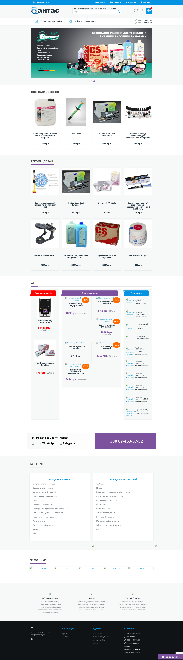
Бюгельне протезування (107, 500)
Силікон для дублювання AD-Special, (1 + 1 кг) (76, 256)
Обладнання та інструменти (108, 525)
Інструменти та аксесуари (44, 484)
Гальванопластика (104, 508)
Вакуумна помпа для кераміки (107, 326)
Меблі (35, 533)
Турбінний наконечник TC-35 (141, 398)
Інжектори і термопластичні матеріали (113, 492)
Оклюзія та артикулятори (44, 504)
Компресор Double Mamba (76, 347)
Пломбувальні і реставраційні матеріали (50, 508)
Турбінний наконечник (139, 362)
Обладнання (38, 500)
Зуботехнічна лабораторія (86, 21)
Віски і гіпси (101, 504)
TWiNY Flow (76, 133)
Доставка (65, 637)
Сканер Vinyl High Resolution (45, 321)
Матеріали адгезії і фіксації (44, 492)
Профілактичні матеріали (44, 517)
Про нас (65, 633)
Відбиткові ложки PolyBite (45, 364)
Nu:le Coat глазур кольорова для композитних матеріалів (138, 135)
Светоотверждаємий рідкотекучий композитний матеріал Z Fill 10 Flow (138, 206)
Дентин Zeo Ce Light (137, 255)
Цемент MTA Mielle (107, 203)
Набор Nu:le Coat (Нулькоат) (107, 134)
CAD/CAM (100, 484)
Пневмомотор (142, 336)
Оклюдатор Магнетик (45, 255)
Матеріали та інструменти (107, 521)
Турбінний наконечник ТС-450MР (139, 349)
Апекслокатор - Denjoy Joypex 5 (76, 304)
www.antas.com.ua (133, 653)
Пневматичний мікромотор (142, 325)
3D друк (99, 488)
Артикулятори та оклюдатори (109, 496)
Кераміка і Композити (105, 517)
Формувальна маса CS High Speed (106, 256)
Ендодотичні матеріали (43, 488)
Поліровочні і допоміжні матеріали (48, 513)
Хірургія (36, 529)
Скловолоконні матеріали (44, 525)
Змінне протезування (105, 513)
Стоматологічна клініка (51, 21)
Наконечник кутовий (107, 347)
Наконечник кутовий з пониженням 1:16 (76, 372)
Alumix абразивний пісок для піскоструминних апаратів (45, 135)
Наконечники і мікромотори (45, 496)
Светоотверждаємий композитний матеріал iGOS (45, 205)
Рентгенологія (39, 521)
